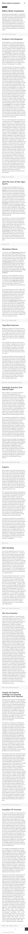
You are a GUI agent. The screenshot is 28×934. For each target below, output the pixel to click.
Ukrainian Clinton (10, 249)
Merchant (4, 190)
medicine (15, 925)
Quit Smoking (8, 548)
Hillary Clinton (15, 252)
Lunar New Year (6, 230)
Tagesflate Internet (10, 325)
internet (12, 177)
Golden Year (5, 225)
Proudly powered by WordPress (8, 932)
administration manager (14, 687)
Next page (26, 929)
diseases (11, 925)
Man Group (7, 51)
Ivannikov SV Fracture (11, 809)
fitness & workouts (13, 608)
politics (11, 320)
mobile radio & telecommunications (15, 382)
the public (14, 320)
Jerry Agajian (7, 104)
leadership (9, 34)
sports (18, 608)
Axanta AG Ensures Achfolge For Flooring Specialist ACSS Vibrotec (12, 694)
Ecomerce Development (12, 39)
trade (19, 804)
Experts (5, 467)
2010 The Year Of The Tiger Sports (13, 183)
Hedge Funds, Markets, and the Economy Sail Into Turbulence (13, 271)
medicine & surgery (16, 462)
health (11, 462)
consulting (5, 34)
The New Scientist (9, 613)
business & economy (14, 804)
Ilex (10, 81)
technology (14, 34)
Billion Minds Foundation (11, 3)
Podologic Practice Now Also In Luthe (12, 388)
